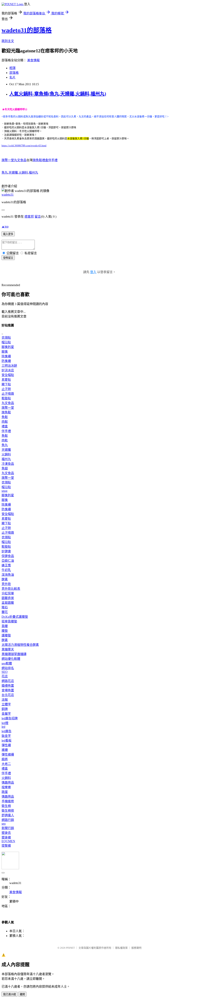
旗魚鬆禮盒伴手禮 (45, 160)
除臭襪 (6, 356)
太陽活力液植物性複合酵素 (20, 644)
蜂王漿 (6, 565)
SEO (5, 671)
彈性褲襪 (8, 754)
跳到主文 (8, 41)
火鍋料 (23, 172)
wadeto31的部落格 (27, 30)
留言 (38, 216)
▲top (5, 226)
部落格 (14, 72)
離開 (22, 994)
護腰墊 (6, 635)
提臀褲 (6, 845)
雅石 (5, 607)
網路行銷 (8, 820)
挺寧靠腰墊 (9, 621)
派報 (5, 699)
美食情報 (33, 60)
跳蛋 (5, 792)
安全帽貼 (8, 375)
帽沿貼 (6, 342)
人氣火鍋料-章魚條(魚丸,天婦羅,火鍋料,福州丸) (57, 93)
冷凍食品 (8, 463)
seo (4, 823)
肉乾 (5, 440)
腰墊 (5, 630)
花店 (5, 676)
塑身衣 (6, 832)
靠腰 (5, 626)
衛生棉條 (8, 810)
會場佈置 (8, 690)
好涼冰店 (8, 370)
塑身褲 (6, 837)
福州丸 (33, 172)
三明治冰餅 (9, 365)
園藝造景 (8, 598)
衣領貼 (6, 337)
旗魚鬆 (6, 412)
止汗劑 (6, 389)
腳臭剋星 (8, 347)
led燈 (5, 723)
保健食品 (8, 556)
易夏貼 (6, 379)
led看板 (6, 740)
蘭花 (5, 612)
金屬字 (6, 713)
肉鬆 (5, 421)
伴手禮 (6, 431)
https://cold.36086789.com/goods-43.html (24, 145)
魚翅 (5, 468)
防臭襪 (6, 361)
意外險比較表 (11, 588)
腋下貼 (6, 384)
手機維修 (8, 801)
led (3, 726)
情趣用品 (8, 782)
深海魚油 (8, 574)
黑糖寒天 (8, 649)
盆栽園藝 (8, 602)
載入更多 (8, 234)
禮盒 (5, 426)
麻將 (5, 759)
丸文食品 (8, 403)
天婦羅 (13, 172)
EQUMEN (8, 841)
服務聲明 (136, 947)
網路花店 (8, 681)
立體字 (6, 704)
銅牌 (5, 709)
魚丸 (5, 172)
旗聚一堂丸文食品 (14, 160)
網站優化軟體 (11, 658)
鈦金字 (6, 735)
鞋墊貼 (6, 398)
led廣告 (6, 731)
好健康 (6, 551)
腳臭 (5, 351)
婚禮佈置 (8, 685)
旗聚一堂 (8, 407)
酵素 (5, 579)
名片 (12, 77)
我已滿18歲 (9, 994)
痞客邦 (29, 216)
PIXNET (70, 947)
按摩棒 (6, 787)
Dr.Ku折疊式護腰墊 (15, 616)
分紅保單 (8, 593)
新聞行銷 (8, 828)
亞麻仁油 (8, 560)
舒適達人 (8, 815)
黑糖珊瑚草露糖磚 (14, 654)
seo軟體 (7, 663)
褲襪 (5, 750)
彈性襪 (6, 745)
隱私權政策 (121, 947)
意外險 (6, 584)
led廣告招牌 (10, 718)
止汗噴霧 (8, 393)
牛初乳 (6, 570)
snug (4, 490)
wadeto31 (8, 194)
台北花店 (8, 695)
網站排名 (8, 668)
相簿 (12, 68)
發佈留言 (8, 257)
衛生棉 (6, 806)
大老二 (6, 764)
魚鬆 (5, 417)
